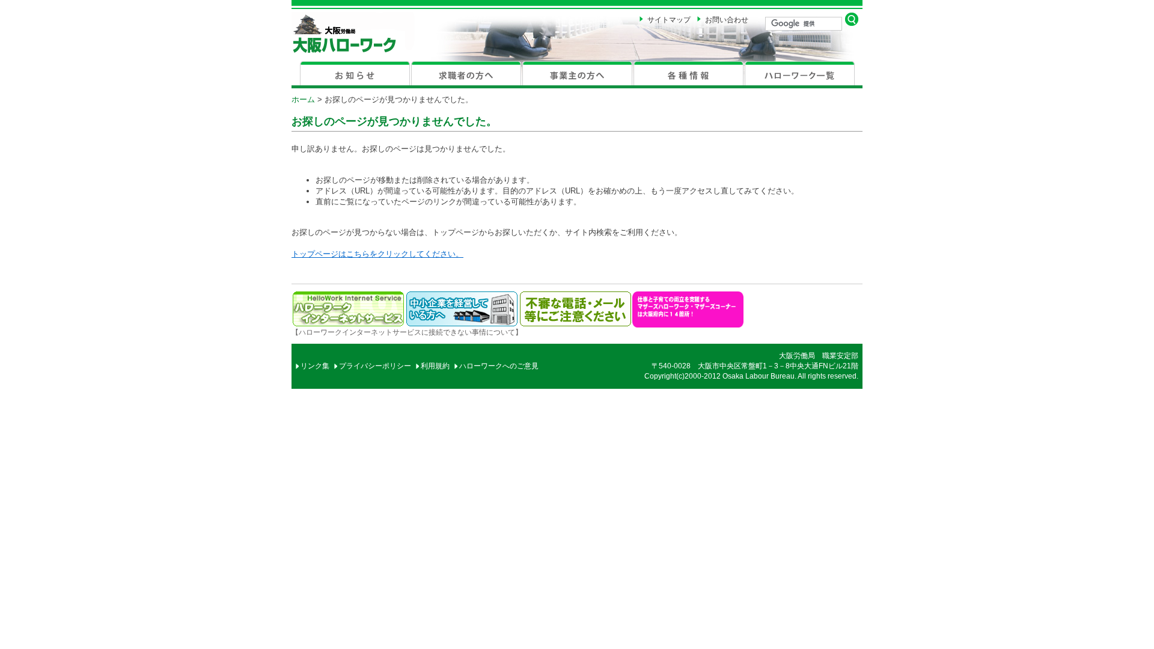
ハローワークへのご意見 (499, 366)
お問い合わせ (726, 19)
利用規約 (435, 366)
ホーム (303, 99)
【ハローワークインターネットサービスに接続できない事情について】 (407, 332)
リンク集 (315, 366)
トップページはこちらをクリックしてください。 (377, 253)
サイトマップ (669, 19)
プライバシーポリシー (375, 366)
